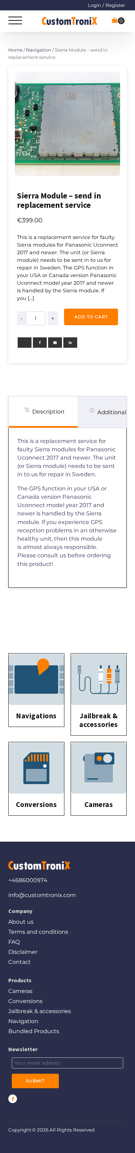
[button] (21, 124)
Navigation (38, 50)
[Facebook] (40, 342)
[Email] (55, 342)
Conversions (25, 1001)
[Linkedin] (70, 342)
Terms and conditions (38, 932)
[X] (25, 342)
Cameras (20, 991)
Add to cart (91, 316)
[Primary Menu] (15, 21)
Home (15, 50)
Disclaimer (22, 952)
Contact (19, 962)
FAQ (14, 942)
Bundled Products (33, 1031)
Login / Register (106, 5)
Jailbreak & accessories (39, 1011)
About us (21, 922)
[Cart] (118, 21)
